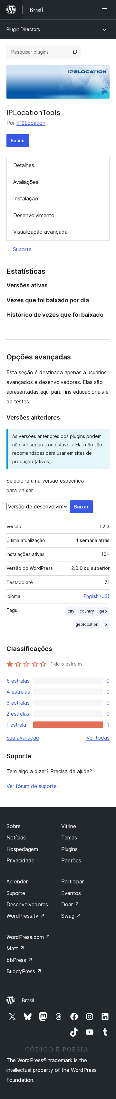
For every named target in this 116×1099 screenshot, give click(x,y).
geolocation (86, 624)
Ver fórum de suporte (31, 786)
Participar (72, 881)
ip (105, 624)
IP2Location (30, 123)
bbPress (19, 960)
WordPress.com (28, 937)
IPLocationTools (33, 112)
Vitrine (68, 826)
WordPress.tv (25, 915)
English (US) (97, 596)
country (87, 611)
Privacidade (20, 860)
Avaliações (25, 182)
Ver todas (98, 737)
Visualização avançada (40, 232)
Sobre (13, 826)
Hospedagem (22, 849)
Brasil (28, 1000)
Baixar (18, 140)
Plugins (69, 849)
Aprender (17, 881)
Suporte (22, 249)
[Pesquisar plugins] (74, 52)
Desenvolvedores (27, 904)
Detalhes (23, 165)
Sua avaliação (22, 737)
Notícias (16, 837)
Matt (15, 948)
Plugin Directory (23, 29)
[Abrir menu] (105, 9)
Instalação (25, 198)
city (71, 611)
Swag (71, 915)
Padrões (71, 860)
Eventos (71, 893)
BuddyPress (24, 971)
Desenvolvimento (33, 215)
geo (103, 611)
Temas (69, 837)
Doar (70, 904)
